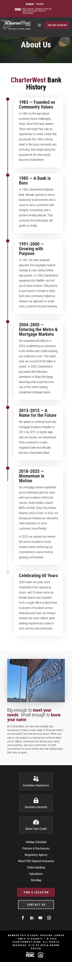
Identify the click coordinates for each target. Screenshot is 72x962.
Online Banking (57, 25)
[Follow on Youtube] (40, 917)
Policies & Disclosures (36, 848)
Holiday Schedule (36, 842)
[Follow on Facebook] (23, 917)
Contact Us (36, 904)
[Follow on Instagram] (49, 917)
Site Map (36, 880)
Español (40, 3)
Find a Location (36, 892)
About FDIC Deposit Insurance (36, 861)
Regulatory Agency (36, 855)
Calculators (36, 874)
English (30, 3)
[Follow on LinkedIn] (31, 917)
